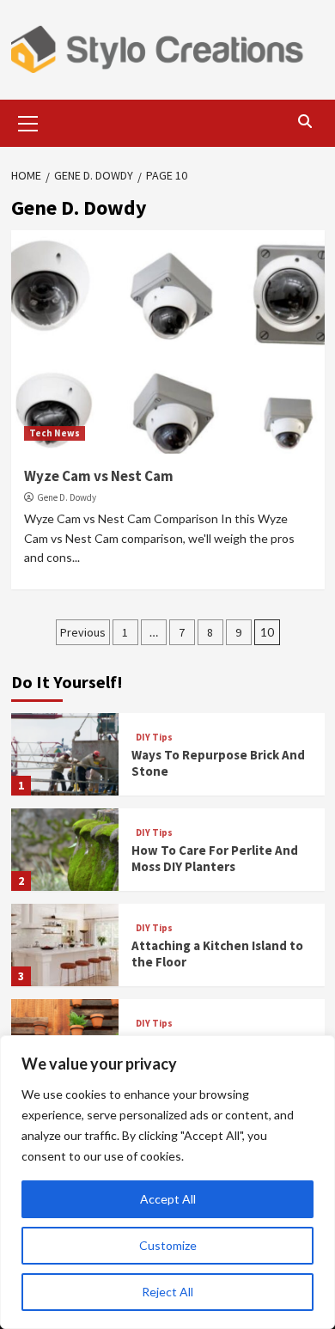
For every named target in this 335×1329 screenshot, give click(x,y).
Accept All (168, 1199)
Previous (83, 632)
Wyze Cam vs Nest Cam (99, 475)
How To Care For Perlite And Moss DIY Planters (214, 858)
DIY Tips (154, 737)
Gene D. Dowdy (66, 497)
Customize (168, 1245)
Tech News (54, 433)
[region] (167, 1182)
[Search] (305, 121)
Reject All (167, 1291)
